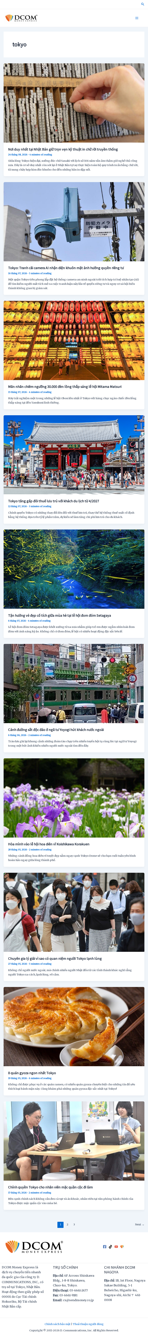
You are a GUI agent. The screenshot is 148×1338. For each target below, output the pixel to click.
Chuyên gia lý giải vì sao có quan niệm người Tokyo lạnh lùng (55, 958)
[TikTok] (110, 1246)
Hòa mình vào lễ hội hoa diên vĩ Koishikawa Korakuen (49, 844)
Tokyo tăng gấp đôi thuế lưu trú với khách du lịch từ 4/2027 (53, 500)
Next (139, 1224)
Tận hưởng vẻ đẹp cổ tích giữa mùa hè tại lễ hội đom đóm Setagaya (59, 615)
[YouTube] (116, 1246)
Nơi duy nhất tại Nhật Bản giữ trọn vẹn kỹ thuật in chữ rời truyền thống (63, 149)
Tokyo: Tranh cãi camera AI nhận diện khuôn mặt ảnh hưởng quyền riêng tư (66, 267)
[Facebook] (104, 1246)
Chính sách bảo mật (58, 1324)
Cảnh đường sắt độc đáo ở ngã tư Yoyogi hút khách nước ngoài (56, 729)
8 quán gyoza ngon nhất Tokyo (32, 1072)
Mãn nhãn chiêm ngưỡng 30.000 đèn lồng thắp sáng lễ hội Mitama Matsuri (64, 386)
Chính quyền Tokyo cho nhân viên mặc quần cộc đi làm (50, 1187)
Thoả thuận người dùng (88, 1324)
